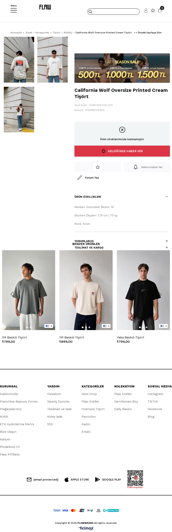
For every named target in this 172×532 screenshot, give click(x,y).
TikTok (153, 401)
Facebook (155, 409)
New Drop (89, 394)
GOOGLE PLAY (111, 479)
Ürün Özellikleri (87, 197)
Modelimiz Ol (10, 447)
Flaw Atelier (90, 401)
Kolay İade (55, 416)
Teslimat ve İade (59, 409)
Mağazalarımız (11, 409)
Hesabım (54, 394)
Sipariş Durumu (58, 401)
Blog (151, 416)
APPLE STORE (80, 479)
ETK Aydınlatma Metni (17, 424)
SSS (50, 424)
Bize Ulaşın (8, 431)
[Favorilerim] (153, 11)
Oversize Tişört (93, 409)
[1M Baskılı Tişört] (28, 290)
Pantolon (89, 416)
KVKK (4, 416)
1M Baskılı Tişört (14, 337)
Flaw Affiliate (10, 454)
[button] (27, 327)
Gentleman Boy (126, 401)
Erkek (86, 431)
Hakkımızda (9, 394)
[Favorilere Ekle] (97, 167)
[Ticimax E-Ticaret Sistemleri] (86, 529)
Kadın (86, 424)
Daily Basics (123, 409)
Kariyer (5, 439)
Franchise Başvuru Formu (19, 401)
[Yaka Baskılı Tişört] (143, 290)
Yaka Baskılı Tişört (130, 337)
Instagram (155, 394)
